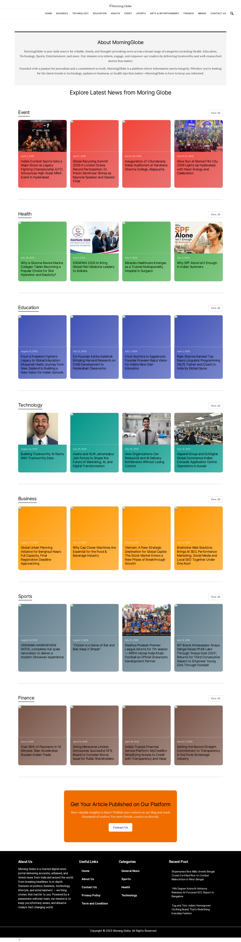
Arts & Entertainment (164, 13)
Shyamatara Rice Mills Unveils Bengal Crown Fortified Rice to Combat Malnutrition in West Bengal (193, 875)
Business (62, 13)
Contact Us (218, 13)
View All (215, 112)
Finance (188, 13)
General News (130, 871)
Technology (80, 13)
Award (202, 13)
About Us (88, 879)
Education (100, 13)
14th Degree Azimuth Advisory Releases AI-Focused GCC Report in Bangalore (193, 892)
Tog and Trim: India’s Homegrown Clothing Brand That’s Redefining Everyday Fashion (191, 909)
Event (128, 13)
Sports (141, 13)
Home (48, 13)
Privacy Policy (91, 895)
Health (115, 13)
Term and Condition (95, 903)
